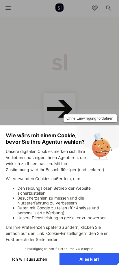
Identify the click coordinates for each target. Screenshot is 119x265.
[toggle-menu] (8, 8)
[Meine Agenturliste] (94, 8)
